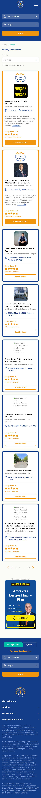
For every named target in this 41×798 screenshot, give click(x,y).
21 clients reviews (12, 438)
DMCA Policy (29, 788)
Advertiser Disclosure (14, 790)
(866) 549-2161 (27, 110)
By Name (29, 645)
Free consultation (20, 142)
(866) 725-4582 (27, 189)
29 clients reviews (12, 327)
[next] (33, 567)
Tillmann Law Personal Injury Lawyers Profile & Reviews (18, 305)
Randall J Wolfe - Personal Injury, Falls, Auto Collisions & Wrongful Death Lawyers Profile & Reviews (20, 525)
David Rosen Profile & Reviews (18, 470)
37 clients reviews (12, 551)
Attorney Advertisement (11, 50)
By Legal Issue (13, 645)
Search (20, 33)
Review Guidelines (20, 793)
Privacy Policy (19, 788)
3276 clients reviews (13, 137)
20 (28, 567)
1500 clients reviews (13, 216)
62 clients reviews (12, 271)
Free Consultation (20, 625)
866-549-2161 (22, 618)
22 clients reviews (12, 382)
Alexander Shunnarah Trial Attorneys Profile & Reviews (17, 181)
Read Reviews (20, 277)
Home (4, 45)
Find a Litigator (9, 701)
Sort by (5, 55)
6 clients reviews (11, 491)
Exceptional (11, 132)
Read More (16, 125)
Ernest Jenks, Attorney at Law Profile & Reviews (18, 360)
